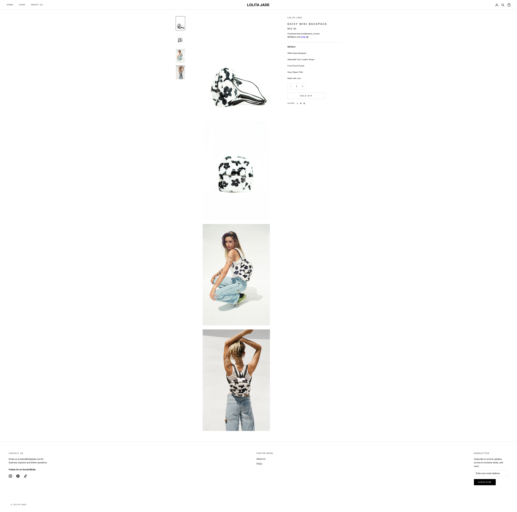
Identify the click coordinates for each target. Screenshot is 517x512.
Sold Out (306, 96)
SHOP (22, 5)
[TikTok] (25, 476)
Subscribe (485, 482)
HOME (10, 5)
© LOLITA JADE (18, 505)
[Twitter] (301, 103)
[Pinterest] (304, 103)
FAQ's (259, 464)
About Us (260, 459)
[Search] (503, 4)
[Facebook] (297, 103)
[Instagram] (10, 476)
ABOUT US (37, 5)
